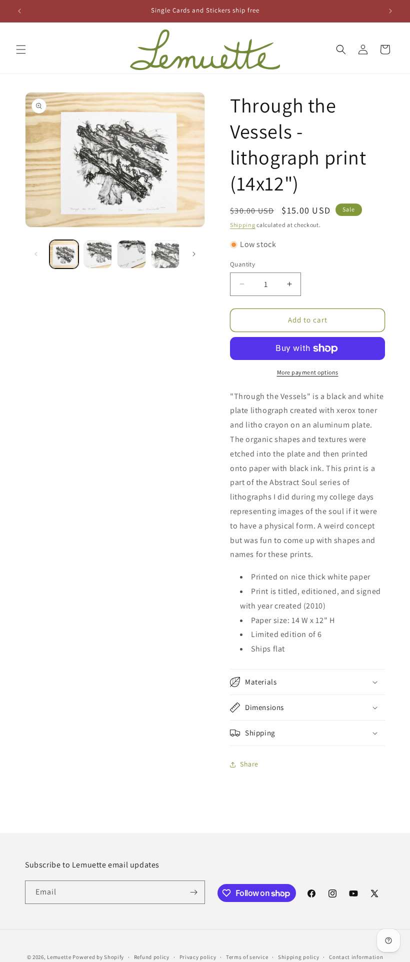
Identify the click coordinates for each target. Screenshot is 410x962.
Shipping (243, 224)
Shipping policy (299, 957)
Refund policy (152, 957)
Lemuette (59, 957)
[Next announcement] (391, 11)
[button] (21, 49)
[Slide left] (36, 254)
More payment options (307, 372)
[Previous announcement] (19, 11)
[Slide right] (194, 254)
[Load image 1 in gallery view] (64, 254)
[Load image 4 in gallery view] (165, 254)
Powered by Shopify (98, 957)
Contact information (356, 957)
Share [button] (249, 764)
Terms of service (247, 957)
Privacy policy (198, 957)
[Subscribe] (193, 892)
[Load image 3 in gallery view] (131, 254)
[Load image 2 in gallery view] (98, 254)
